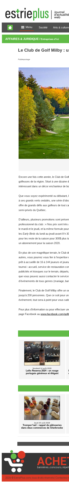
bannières (42, 467)
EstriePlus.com (22, 478)
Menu (29, 27)
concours (55, 467)
